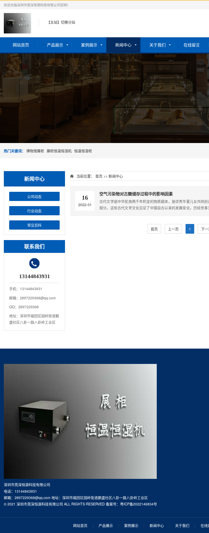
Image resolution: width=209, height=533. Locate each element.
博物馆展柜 (35, 150)
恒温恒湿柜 (83, 150)
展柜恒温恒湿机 (59, 150)
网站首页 (21, 45)
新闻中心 (123, 45)
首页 (98, 176)
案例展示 (89, 45)
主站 (53, 22)
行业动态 (34, 210)
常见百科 (34, 225)
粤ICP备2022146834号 (138, 503)
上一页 (173, 228)
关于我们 (157, 45)
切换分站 (68, 22)
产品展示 (55, 45)
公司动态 (34, 196)
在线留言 (192, 45)
